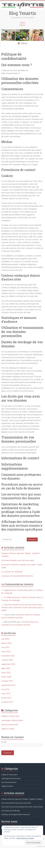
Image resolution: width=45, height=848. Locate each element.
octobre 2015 (7, 702)
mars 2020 (5, 672)
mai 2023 (5, 647)
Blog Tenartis (22, 13)
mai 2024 (5, 639)
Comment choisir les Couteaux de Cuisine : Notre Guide (22, 807)
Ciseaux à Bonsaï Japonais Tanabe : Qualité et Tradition (22, 799)
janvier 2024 (6, 643)
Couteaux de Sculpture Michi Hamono (17, 576)
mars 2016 (5, 693)
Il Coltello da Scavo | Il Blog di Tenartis (20, 597)
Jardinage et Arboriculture (12, 720)
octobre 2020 (7, 660)
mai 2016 (5, 689)
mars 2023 (5, 651)
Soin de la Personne (9, 724)
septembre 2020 (8, 664)
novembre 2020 (8, 656)
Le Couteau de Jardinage (11, 572)
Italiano (22, 25)
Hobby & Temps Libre (10, 716)
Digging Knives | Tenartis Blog (16, 590)
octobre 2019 (7, 681)
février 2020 (6, 677)
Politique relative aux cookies (25, 838)
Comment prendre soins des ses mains (17, 560)
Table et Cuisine (7, 729)
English (22, 23)
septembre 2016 (8, 685)
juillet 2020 (5, 668)
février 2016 (6, 698)
